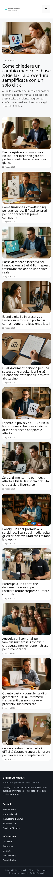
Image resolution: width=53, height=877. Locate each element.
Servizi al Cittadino (11, 828)
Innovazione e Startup (13, 819)
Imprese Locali (10, 814)
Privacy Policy (9, 855)
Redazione (8, 846)
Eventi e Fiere (9, 809)
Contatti (6, 851)
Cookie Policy (9, 860)
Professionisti (9, 823)
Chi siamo (7, 841)
